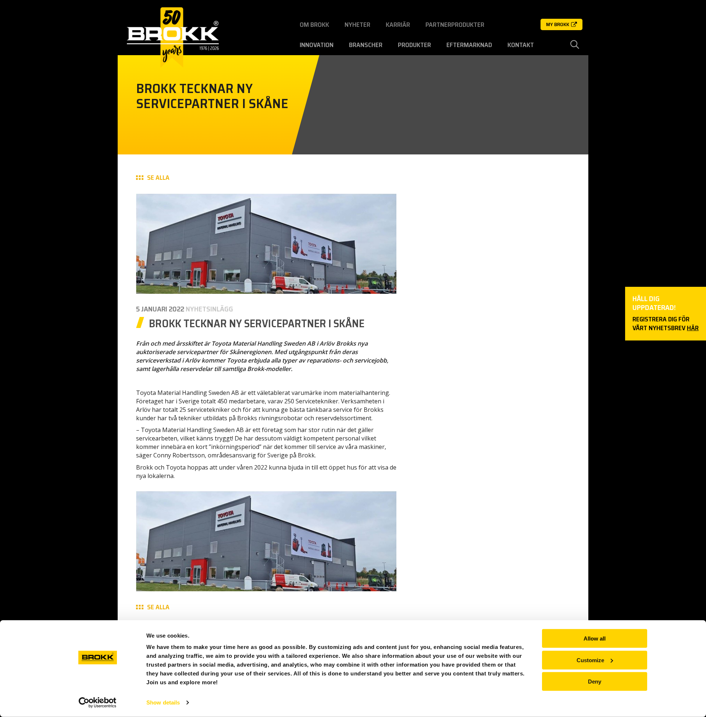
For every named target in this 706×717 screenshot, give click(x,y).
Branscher (365, 45)
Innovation (317, 45)
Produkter (414, 45)
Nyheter (357, 24)
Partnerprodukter (454, 24)
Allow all (595, 638)
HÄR (693, 328)
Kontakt (520, 45)
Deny (594, 681)
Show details (163, 702)
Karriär (398, 24)
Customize (590, 660)
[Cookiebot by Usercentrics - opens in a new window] (97, 702)
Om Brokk (314, 24)
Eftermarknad (469, 45)
